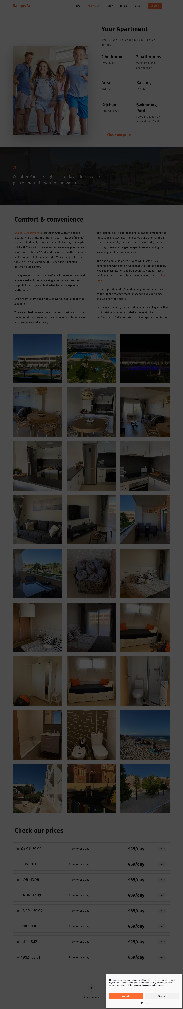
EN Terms (144, 1003)
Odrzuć (161, 996)
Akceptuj (126, 996)
